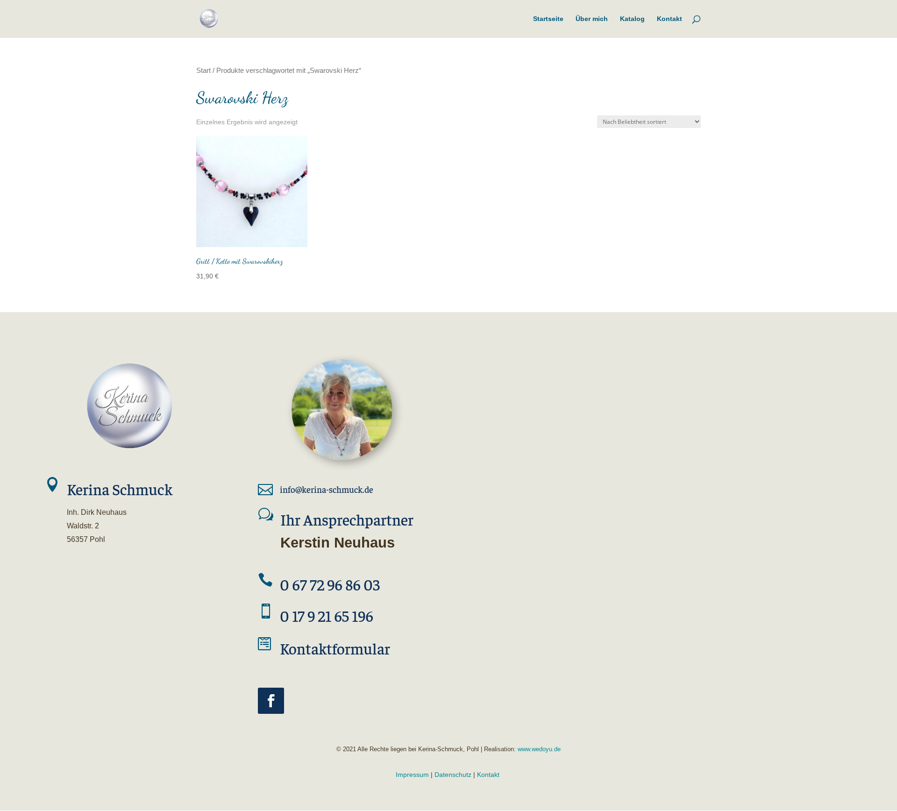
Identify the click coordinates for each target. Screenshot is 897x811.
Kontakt (488, 774)
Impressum (412, 774)
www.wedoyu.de (538, 749)
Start (203, 70)
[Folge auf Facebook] (271, 701)
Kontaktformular (335, 648)
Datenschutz (452, 774)
